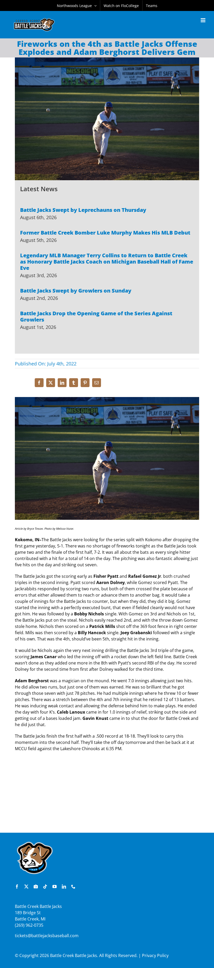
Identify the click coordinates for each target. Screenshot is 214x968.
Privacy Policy (155, 955)
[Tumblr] (73, 382)
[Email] (96, 382)
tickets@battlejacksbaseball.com (47, 935)
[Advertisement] (107, 794)
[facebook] (17, 886)
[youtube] (54, 886)
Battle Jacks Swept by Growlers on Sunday (75, 290)
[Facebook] (39, 382)
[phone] (73, 886)
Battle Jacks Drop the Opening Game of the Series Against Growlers (96, 316)
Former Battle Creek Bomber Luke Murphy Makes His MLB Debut (105, 232)
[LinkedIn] (62, 382)
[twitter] (26, 886)
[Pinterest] (85, 382)
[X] (50, 382)
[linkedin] (64, 886)
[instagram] (36, 886)
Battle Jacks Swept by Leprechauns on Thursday (83, 209)
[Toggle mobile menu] (203, 20)
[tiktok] (45, 886)
